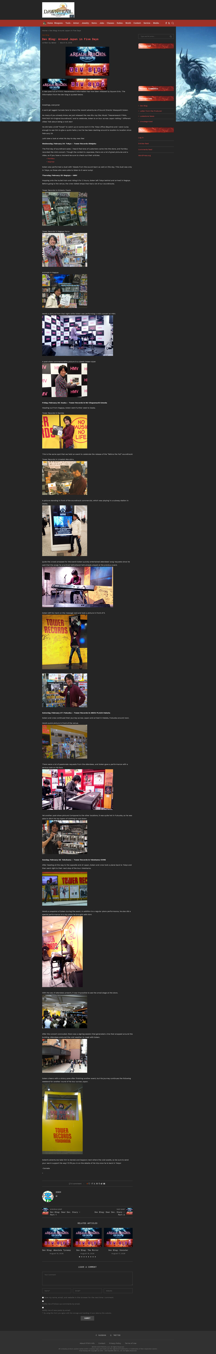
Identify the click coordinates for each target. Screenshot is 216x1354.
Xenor (53, 43)
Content (137, 23)
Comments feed (145, 149)
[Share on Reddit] (101, 1184)
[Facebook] (166, 23)
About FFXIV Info (87, 1343)
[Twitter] (169, 23)
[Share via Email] (104, 1184)
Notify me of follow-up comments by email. (61, 1304)
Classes (110, 23)
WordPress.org (144, 155)
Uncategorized (146, 121)
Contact (101, 1343)
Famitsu (51, 158)
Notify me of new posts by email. (56, 1310)
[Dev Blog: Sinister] (118, 1237)
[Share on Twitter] (94, 1184)
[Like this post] (89, 1184)
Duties (120, 23)
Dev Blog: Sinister (118, 1250)
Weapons (58, 23)
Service (147, 23)
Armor (76, 23)
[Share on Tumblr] (99, 1184)
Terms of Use (130, 1343)
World (128, 23)
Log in (141, 137)
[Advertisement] (133, 10)
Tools (67, 23)
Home (44, 30)
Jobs (102, 23)
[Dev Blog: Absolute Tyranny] (56, 1237)
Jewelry (85, 23)
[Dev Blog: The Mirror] (87, 1237)
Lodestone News (147, 116)
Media (156, 23)
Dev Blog (143, 106)
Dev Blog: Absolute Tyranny (56, 1250)
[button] (45, 1242)
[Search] (173, 23)
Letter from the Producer (151, 111)
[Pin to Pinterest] (97, 1184)
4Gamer (51, 162)
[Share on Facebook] (92, 1184)
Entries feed (143, 143)
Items (94, 23)
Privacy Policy (115, 1343)
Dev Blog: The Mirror (87, 1250)
